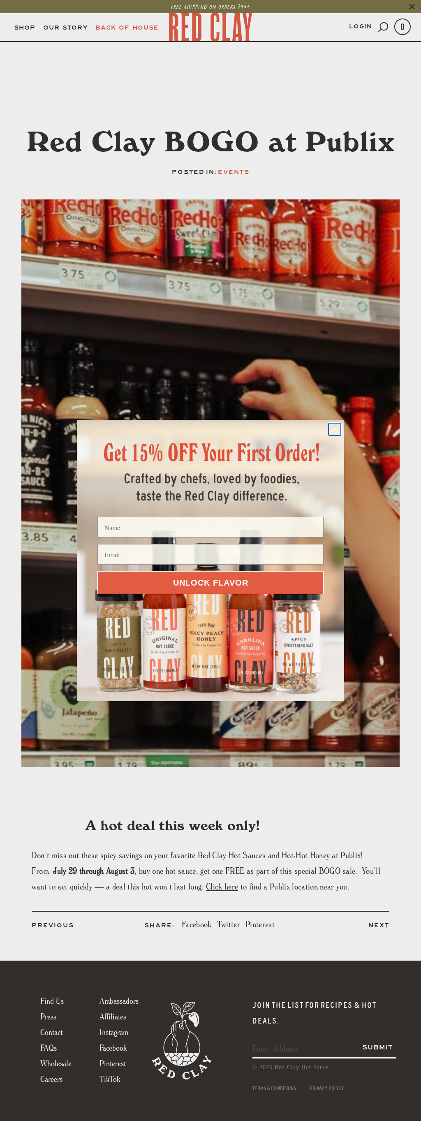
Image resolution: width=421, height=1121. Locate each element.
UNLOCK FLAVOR (210, 582)
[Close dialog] (334, 429)
